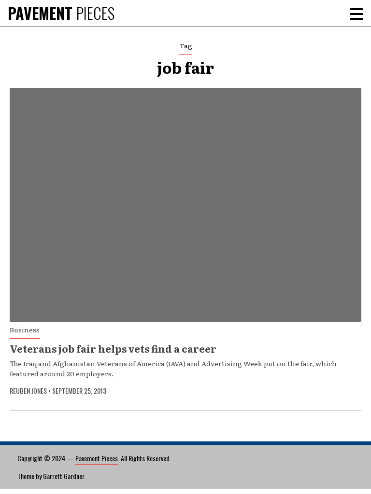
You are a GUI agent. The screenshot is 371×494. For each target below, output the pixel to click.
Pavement (61, 12)
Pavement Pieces (96, 458)
